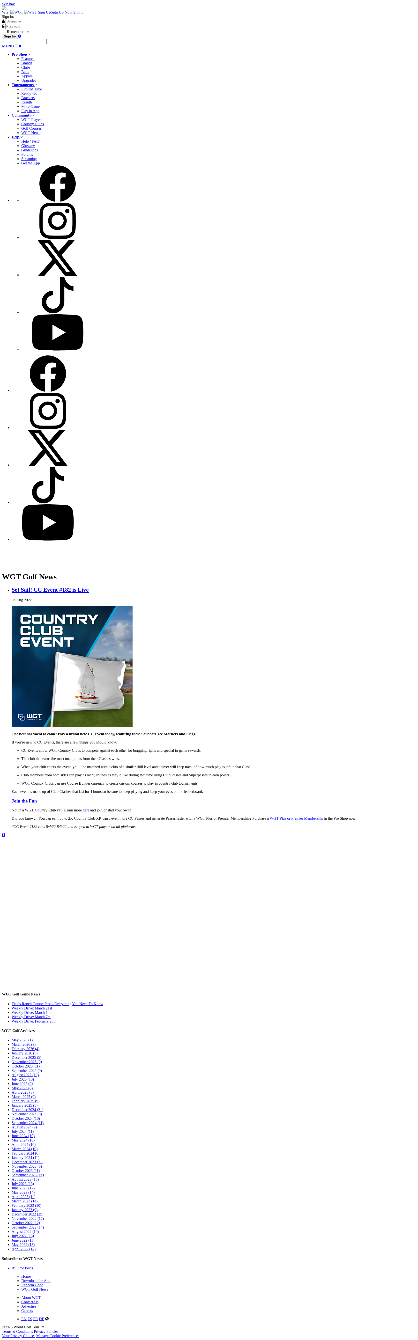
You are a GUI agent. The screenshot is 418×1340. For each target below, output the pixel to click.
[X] (57, 275)
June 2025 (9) (22, 1084)
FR (35, 1319)
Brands (26, 63)
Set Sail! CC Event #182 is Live (50, 590)
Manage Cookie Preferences (57, 1336)
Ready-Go (29, 93)
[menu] (214, 258)
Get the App (30, 163)
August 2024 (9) (24, 1127)
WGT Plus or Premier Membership (296, 818)
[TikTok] (57, 312)
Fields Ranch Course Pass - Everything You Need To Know (57, 1004)
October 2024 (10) (26, 1118)
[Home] (20, 12)
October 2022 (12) (26, 1223)
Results (26, 102)
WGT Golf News (34, 1289)
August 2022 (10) (25, 1232)
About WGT (31, 1298)
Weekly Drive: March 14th (32, 1012)
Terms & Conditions (17, 1331)
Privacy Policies (46, 1331)
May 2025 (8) (22, 1088)
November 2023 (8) (27, 1166)
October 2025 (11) (26, 1066)
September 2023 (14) (28, 1175)
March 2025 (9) (24, 1097)
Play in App (30, 111)
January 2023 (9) (24, 1210)
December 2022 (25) (27, 1214)
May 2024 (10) (23, 1140)
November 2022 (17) (28, 1218)
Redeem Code (32, 1285)
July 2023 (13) (23, 1184)
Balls (25, 72)
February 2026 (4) (25, 1049)
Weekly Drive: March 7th (31, 1017)
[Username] (3, 21)
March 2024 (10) (24, 1149)
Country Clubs (32, 124)
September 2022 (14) (28, 1227)
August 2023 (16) (25, 1179)
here (86, 810)
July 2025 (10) (23, 1079)
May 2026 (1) (22, 1040)
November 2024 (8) (27, 1114)
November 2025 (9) (27, 1062)
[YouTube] (57, 349)
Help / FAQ (30, 141)
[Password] (3, 26)
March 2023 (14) (24, 1201)
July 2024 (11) (23, 1131)
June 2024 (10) (23, 1136)
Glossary (28, 146)
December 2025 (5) (26, 1057)
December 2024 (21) (27, 1110)
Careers (27, 1311)
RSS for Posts (22, 1268)
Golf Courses (31, 128)
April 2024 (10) (24, 1144)
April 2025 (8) (23, 1092)
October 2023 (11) (26, 1171)
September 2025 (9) (27, 1070)
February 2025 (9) (25, 1101)
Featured (28, 59)
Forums (27, 154)
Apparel (27, 76)
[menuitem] (214, 67)
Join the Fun (24, 800)
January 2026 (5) (24, 1053)
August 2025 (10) (25, 1075)
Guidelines (29, 150)
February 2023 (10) (26, 1205)
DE (41, 1319)
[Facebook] (57, 200)
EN (24, 1319)
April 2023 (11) (23, 1197)
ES (30, 1319)
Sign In (78, 12)
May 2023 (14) (23, 1192)
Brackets (28, 98)
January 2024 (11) (25, 1158)
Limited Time (31, 89)
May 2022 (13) (23, 1245)
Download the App (36, 1281)
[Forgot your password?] (19, 36)
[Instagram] (57, 238)
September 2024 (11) (28, 1123)
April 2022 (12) (24, 1249)
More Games (31, 106)
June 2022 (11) (23, 1240)
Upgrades (28, 80)
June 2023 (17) (23, 1188)
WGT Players (31, 120)
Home (26, 1276)
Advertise (28, 1306)
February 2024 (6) (25, 1153)
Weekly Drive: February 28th (34, 1021)
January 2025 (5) (24, 1105)
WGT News (30, 133)
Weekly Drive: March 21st (32, 1008)
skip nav (8, 4)
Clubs (25, 67)
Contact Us (29, 1302)
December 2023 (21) (27, 1162)
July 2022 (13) (23, 1236)
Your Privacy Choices (18, 1336)
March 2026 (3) (24, 1044)
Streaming (29, 159)
